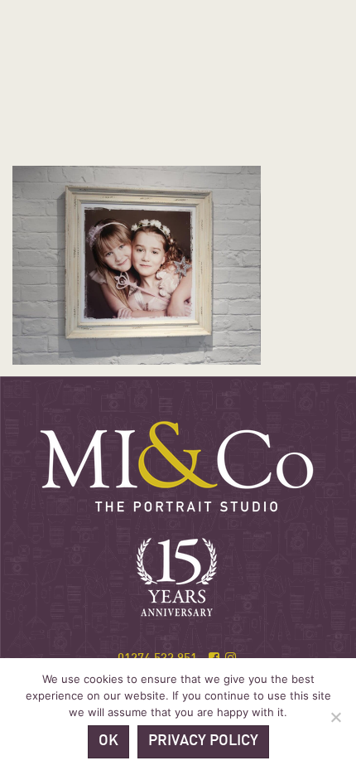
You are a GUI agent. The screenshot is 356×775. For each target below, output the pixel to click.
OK (108, 741)
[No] (335, 717)
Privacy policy (203, 741)
